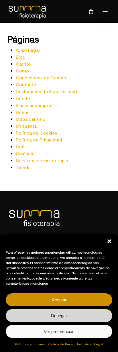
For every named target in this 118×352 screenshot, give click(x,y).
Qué (20, 146)
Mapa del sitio (31, 119)
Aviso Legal (94, 344)
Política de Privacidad (65, 344)
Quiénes (24, 153)
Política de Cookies (36, 132)
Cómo (22, 70)
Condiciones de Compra (42, 77)
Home (22, 112)
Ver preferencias (59, 331)
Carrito (23, 63)
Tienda (23, 167)
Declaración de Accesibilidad (46, 91)
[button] (109, 241)
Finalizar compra (33, 105)
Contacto (26, 84)
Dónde (23, 98)
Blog (20, 57)
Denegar (59, 315)
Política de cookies (30, 344)
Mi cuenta (26, 126)
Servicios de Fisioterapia (42, 160)
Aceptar (59, 299)
